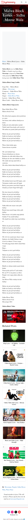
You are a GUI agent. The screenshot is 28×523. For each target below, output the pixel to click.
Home (4, 61)
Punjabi (14, 487)
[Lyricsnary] (8, 2)
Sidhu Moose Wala (13, 96)
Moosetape (11, 89)
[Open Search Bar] (21, 2)
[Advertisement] (14, 46)
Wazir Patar (11, 93)
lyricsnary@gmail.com (17, 499)
